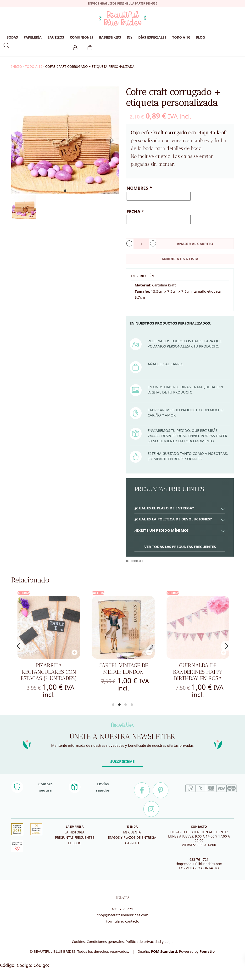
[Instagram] (151, 809)
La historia (74, 832)
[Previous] (19, 646)
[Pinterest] (160, 790)
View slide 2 (119, 704)
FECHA (135, 211)
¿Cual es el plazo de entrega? (164, 508)
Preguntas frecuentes (74, 837)
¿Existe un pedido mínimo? (161, 530)
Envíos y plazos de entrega (132, 837)
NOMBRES (139, 188)
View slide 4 (132, 704)
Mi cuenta (132, 832)
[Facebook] (142, 790)
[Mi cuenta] (75, 46)
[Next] (226, 646)
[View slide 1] (65, 140)
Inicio (16, 66)
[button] (129, 243)
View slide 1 (65, 190)
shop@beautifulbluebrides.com (199, 864)
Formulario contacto (122, 921)
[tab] (179, 508)
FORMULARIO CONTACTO (199, 868)
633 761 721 (199, 859)
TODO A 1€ (33, 66)
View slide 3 (125, 704)
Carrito (132, 843)
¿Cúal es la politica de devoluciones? (173, 519)
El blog (74, 843)
